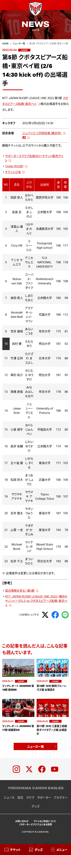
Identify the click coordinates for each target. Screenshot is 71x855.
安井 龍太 (17, 513)
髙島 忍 (16, 212)
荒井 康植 (17, 331)
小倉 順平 (17, 429)
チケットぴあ (13, 172)
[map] (26, 137)
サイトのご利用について (45, 821)
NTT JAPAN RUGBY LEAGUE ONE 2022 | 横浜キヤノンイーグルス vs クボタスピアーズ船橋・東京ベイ (36, 601)
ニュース (9, 797)
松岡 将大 (17, 479)
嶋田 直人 (17, 298)
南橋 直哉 (17, 391)
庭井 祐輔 (17, 446)
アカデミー (60, 797)
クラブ (30, 797)
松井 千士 (17, 561)
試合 (20, 797)
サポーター (44, 797)
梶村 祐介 (17, 375)
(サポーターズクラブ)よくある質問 (35, 824)
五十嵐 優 (17, 463)
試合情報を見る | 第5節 (20, 590)
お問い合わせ (21, 821)
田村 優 (16, 343)
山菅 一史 (17, 530)
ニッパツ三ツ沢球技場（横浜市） (42, 133)
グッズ (35, 806)
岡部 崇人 (17, 197)
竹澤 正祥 (17, 358)
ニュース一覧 (35, 746)
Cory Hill (16, 245)
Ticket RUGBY (14, 166)
